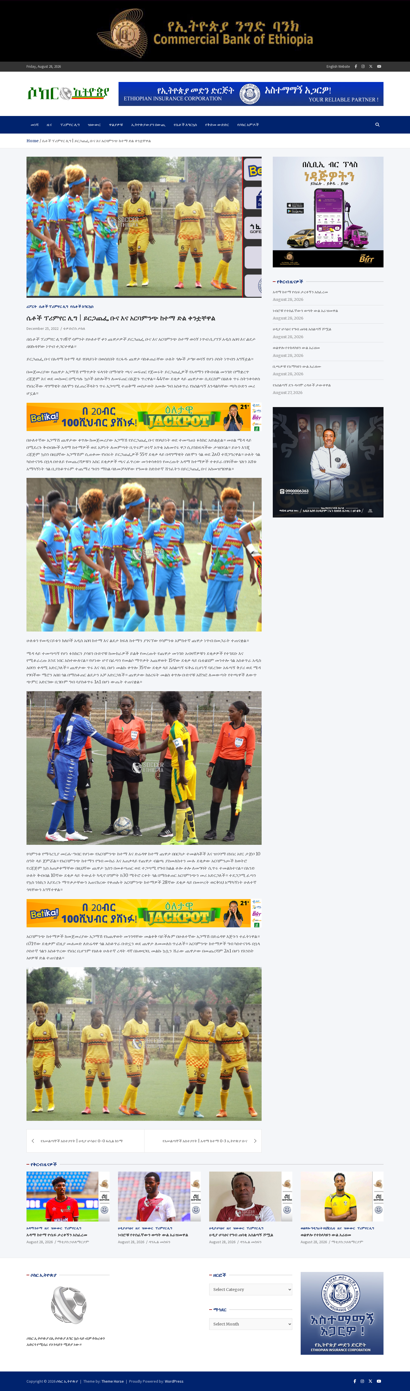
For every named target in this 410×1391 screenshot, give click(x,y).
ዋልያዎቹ (116, 124)
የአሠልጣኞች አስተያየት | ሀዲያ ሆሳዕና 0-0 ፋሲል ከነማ (82, 1140)
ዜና (49, 124)
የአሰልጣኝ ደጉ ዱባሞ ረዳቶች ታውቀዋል (302, 385)
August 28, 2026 (39, 1241)
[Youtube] (379, 66)
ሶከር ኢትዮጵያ (67, 1381)
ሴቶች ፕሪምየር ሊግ (53, 306)
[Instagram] (363, 66)
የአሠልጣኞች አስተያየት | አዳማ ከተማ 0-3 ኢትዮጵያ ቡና (205, 1140)
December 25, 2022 (42, 328)
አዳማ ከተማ (34, 1228)
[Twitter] (371, 66)
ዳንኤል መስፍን (159, 1241)
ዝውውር (94, 124)
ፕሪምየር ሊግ (69, 124)
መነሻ (34, 124)
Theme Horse (113, 1381)
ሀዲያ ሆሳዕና (125, 1228)
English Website (338, 66)
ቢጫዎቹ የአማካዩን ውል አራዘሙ (297, 366)
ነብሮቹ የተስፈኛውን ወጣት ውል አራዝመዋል (305, 310)
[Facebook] (356, 66)
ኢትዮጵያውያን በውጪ (148, 124)
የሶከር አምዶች (248, 124)
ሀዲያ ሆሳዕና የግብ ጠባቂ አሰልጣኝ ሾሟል (302, 329)
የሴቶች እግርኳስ (185, 124)
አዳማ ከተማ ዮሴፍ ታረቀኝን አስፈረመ (300, 291)
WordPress (174, 1381)
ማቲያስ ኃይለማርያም (73, 1241)
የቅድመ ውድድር (217, 124)
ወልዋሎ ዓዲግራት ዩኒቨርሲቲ (318, 1228)
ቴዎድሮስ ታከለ (74, 328)
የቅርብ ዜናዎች (44, 1164)
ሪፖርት (31, 306)
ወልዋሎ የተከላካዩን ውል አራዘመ (296, 347)
